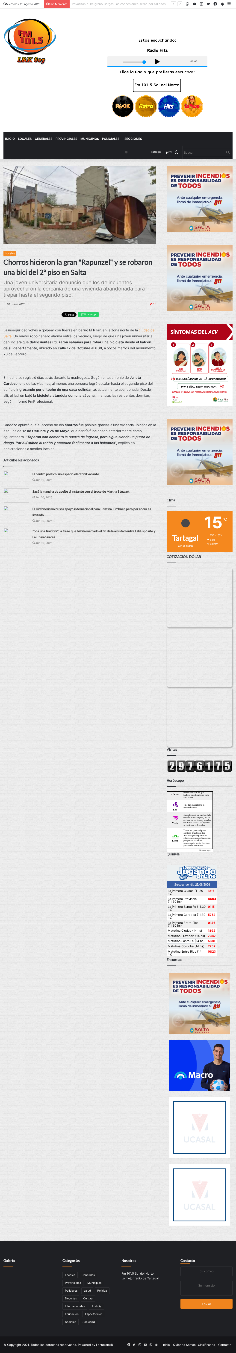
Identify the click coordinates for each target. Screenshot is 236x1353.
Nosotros (128, 1260)
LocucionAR (104, 1345)
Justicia (96, 1306)
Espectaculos (93, 1314)
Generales (43, 139)
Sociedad (89, 1322)
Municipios (89, 139)
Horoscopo (205, 850)
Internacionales (75, 1306)
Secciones (133, 139)
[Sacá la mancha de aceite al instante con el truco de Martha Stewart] (16, 495)
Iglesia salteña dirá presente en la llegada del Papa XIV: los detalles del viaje (126, 4)
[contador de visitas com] (199, 771)
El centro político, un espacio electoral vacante (65, 474)
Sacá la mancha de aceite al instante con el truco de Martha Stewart (81, 491)
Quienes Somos (184, 1345)
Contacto (187, 1260)
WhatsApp (89, 314)
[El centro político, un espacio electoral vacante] (16, 478)
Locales (25, 139)
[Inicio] (29, 41)
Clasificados (206, 1345)
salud (87, 1290)
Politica (102, 1290)
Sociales (70, 1322)
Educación (72, 1314)
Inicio (10, 139)
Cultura (88, 1298)
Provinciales (66, 139)
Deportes (71, 1298)
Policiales (110, 139)
